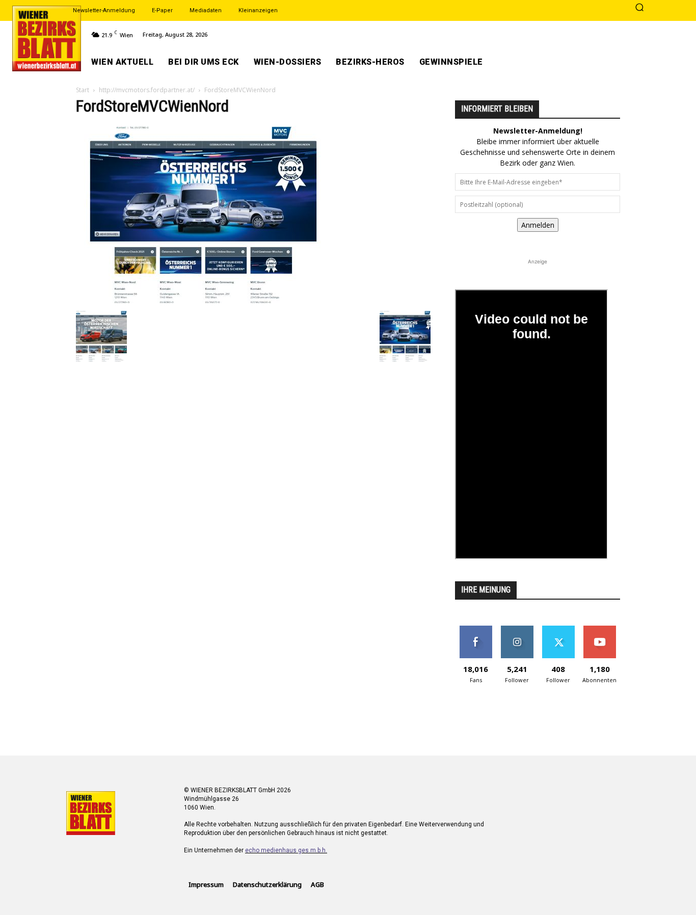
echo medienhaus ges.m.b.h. (286, 850)
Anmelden (537, 225)
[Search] (639, 8)
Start (82, 90)
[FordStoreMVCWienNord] (203, 300)
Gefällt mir (476, 629)
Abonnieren (599, 629)
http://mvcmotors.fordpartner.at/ (147, 90)
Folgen (516, 629)
